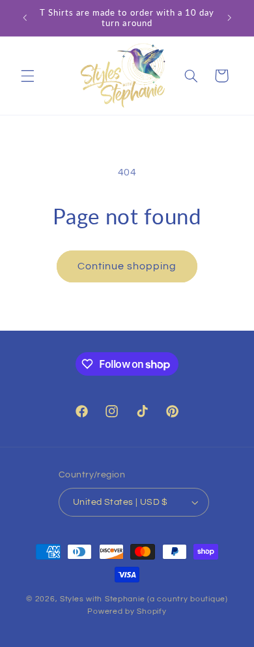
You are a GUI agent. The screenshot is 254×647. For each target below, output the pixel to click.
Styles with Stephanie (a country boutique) (144, 599)
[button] (27, 76)
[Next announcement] (229, 17)
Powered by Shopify (126, 611)
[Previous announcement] (24, 17)
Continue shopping (127, 266)
